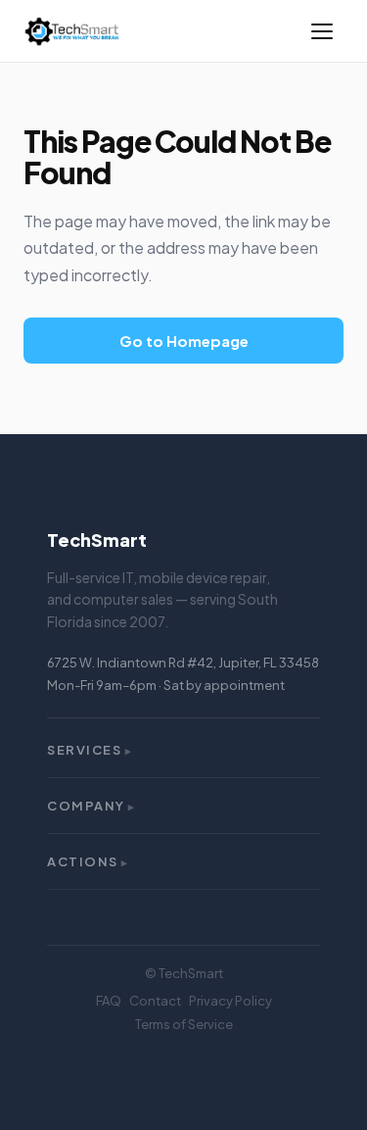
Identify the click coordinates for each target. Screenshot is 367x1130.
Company (91, 805)
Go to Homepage (184, 340)
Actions (88, 861)
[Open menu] (322, 31)
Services (90, 750)
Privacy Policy (230, 1000)
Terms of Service (184, 1024)
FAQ (108, 1000)
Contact (155, 1000)
